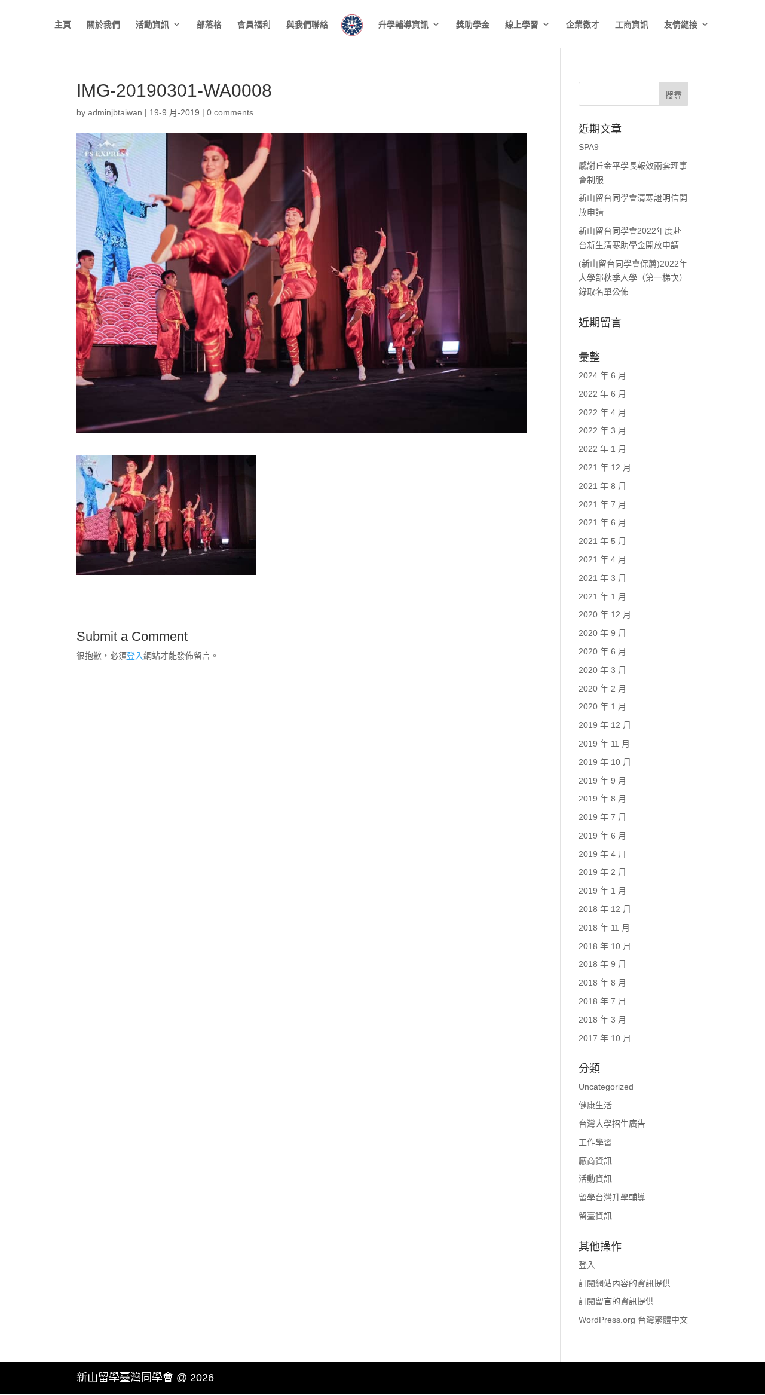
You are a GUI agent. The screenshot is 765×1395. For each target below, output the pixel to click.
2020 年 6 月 (602, 651)
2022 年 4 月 (602, 412)
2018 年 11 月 (604, 927)
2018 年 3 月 (602, 1019)
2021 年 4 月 (602, 559)
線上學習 (521, 25)
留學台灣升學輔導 (612, 1197)
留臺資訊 (595, 1215)
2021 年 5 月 (602, 541)
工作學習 (595, 1142)
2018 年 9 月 (602, 964)
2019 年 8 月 (602, 798)
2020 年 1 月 (602, 706)
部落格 (209, 25)
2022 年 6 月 (602, 394)
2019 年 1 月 (602, 890)
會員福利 (254, 25)
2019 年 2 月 (602, 872)
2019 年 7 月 (602, 817)
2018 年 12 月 (605, 909)
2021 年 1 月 (602, 596)
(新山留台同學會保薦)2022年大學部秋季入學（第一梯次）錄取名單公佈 (633, 278)
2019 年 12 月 (605, 725)
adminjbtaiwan (115, 112)
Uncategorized (606, 1086)
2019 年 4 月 (602, 854)
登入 (135, 655)
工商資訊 (631, 25)
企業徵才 (582, 25)
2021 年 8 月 (602, 486)
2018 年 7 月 (602, 1001)
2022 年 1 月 (602, 449)
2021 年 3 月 (602, 578)
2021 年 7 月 (602, 504)
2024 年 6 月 (602, 375)
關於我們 (103, 25)
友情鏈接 (680, 25)
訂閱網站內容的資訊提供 (625, 1283)
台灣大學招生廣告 (612, 1123)
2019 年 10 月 (605, 762)
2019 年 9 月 (602, 780)
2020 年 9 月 (602, 633)
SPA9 (589, 147)
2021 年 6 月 (602, 522)
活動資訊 (152, 25)
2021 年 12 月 (605, 467)
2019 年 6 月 (602, 835)
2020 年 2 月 (602, 688)
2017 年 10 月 (605, 1038)
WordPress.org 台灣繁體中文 (633, 1319)
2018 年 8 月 (602, 982)
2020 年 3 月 (602, 670)
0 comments (230, 112)
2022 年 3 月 (602, 430)
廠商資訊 (595, 1160)
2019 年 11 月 (604, 743)
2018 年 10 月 (605, 946)
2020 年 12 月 (605, 614)
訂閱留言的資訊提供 (616, 1301)
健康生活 (595, 1105)
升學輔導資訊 (403, 25)
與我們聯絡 (307, 25)
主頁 (62, 25)
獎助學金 (472, 25)
